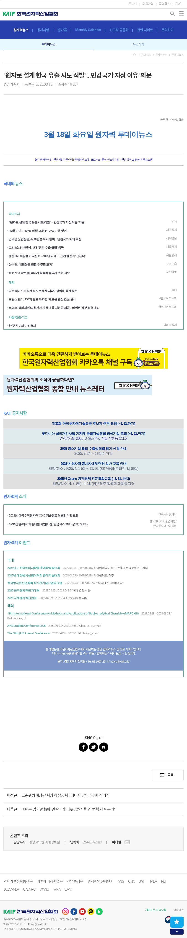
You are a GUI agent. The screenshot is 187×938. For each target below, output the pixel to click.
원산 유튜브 (128, 159)
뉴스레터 (138, 44)
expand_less (177, 932)
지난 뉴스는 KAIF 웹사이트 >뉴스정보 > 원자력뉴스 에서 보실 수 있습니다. (94, 653)
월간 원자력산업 (44, 159)
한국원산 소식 (81, 159)
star (176, 921)
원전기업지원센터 (63, 159)
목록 (167, 775)
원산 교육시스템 (143, 159)
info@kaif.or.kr (39, 924)
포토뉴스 (95, 159)
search (172, 14)
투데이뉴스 (48, 44)
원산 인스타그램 (110, 159)
